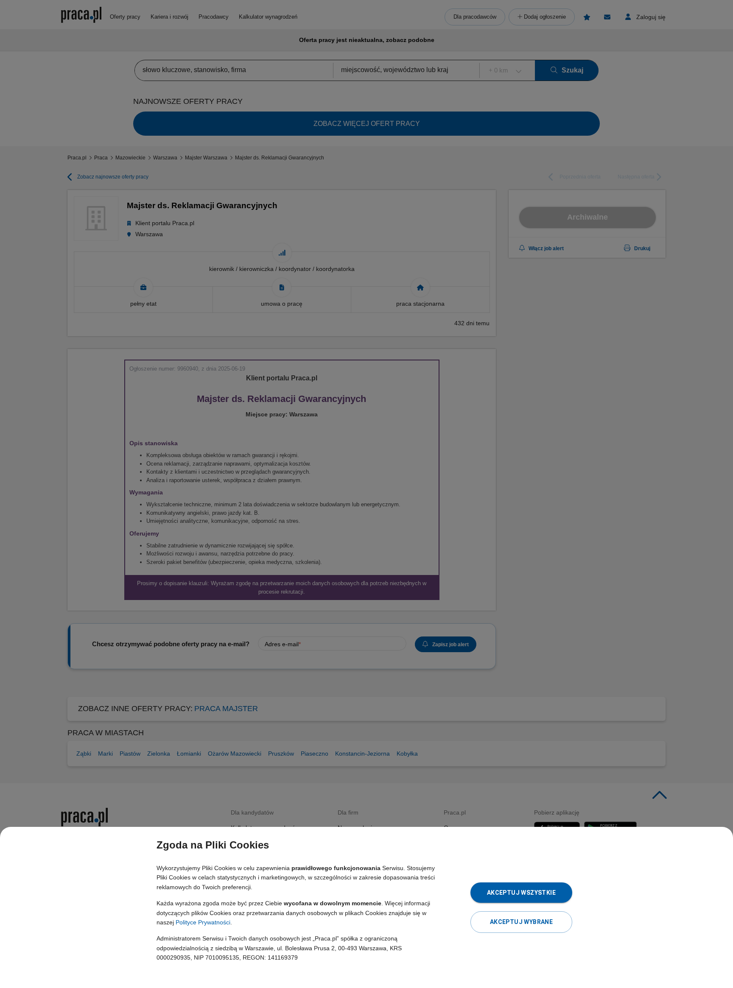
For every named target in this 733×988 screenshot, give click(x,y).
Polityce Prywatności (203, 922)
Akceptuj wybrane (521, 921)
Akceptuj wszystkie (521, 892)
